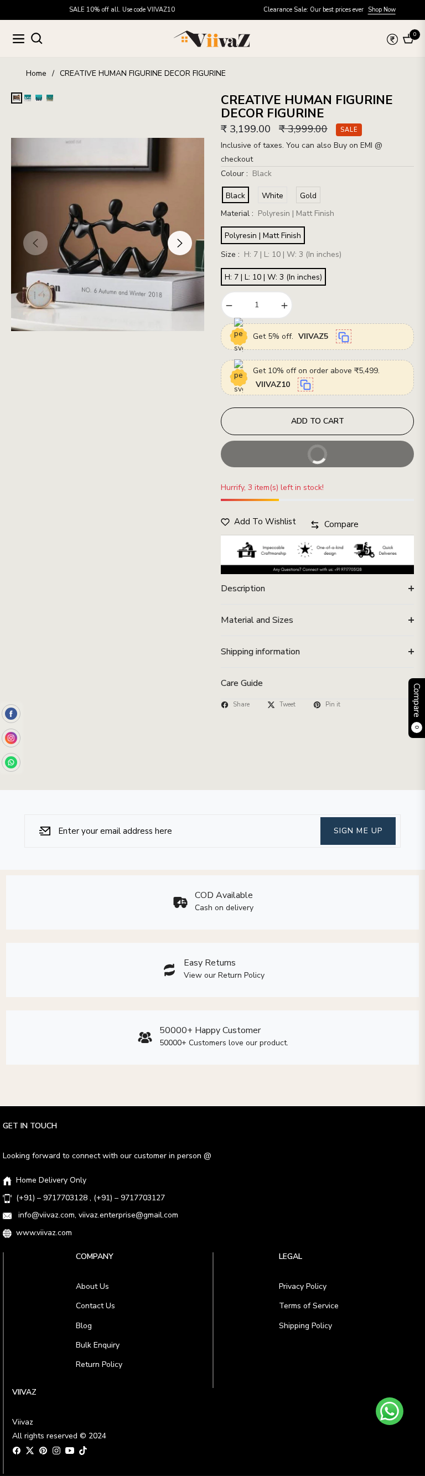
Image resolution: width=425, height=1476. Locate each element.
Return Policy (99, 1364)
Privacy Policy (302, 1286)
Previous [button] (35, 243)
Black (235, 195)
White (272, 195)
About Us (92, 1286)
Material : (277, 213)
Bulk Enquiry (98, 1345)
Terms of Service (309, 1305)
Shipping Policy (305, 1325)
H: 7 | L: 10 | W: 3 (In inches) (273, 277)
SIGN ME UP (358, 830)
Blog (84, 1325)
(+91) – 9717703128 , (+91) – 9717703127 (90, 1198)
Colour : (246, 173)
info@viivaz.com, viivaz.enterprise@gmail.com (97, 1215)
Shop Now (350, 10)
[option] (107, 234)
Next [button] (180, 243)
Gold (308, 195)
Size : (281, 254)
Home (36, 73)
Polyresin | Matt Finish (263, 235)
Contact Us (95, 1305)
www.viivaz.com (44, 1232)
